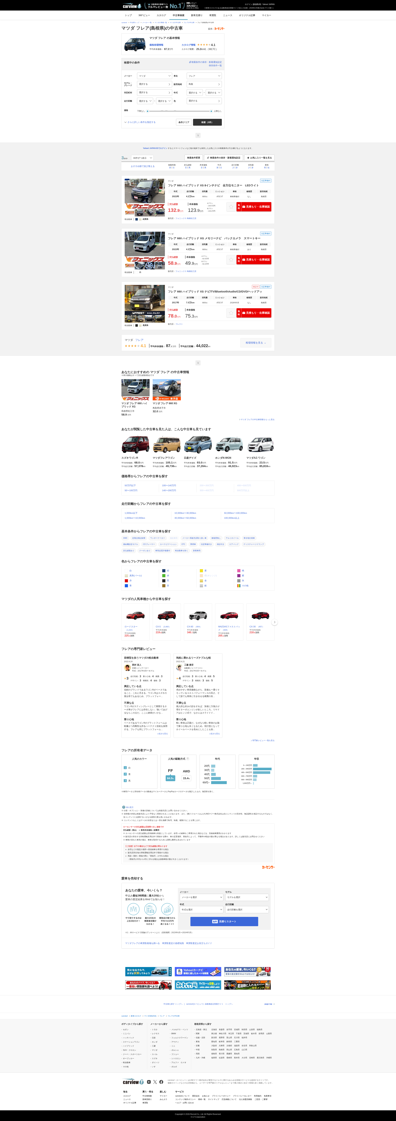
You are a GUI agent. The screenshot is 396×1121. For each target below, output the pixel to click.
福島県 (259, 1029)
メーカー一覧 (147, 22)
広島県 (237, 1050)
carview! (124, 22)
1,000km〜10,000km (135, 518)
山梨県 (269, 1033)
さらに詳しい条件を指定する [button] (141, 122)
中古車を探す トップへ (173, 1004)
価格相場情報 (156, 44)
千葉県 (238, 1033)
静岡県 (229, 1042)
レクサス (155, 1033)
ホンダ (154, 1042)
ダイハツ (155, 1062)
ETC (183, 544)
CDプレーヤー (149, 544)
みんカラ (163, 1099)
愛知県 (214, 1042)
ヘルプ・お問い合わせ (184, 1103)
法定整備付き (206, 544)
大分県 (244, 1058)
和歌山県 (253, 1046)
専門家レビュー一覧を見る (263, 740)
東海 (198, 1042)
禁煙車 (193, 544)
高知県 (237, 1054)
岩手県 (229, 1029)
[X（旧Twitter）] (155, 1081)
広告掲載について (229, 1099)
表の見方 (129, 807)
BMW (173, 1033)
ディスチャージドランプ (253, 544)
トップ (128, 15)
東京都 (214, 1033)
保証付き (220, 544)
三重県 (237, 1042)
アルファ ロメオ (178, 1062)
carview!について (182, 1096)
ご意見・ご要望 (260, 1099)
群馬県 (261, 1033)
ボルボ (174, 1067)
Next (274, 622)
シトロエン (176, 1058)
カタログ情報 (189, 44)
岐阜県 (221, 1042)
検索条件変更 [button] (193, 157)
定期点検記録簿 (138, 538)
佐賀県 (221, 1058)
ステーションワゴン (131, 1042)
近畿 (198, 1046)
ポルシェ (175, 1050)
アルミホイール (232, 538)
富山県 (229, 1038)
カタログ (161, 15)
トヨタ (154, 1029)
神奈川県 (222, 1033)
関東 (198, 1033)
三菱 (154, 1046)
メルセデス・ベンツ (179, 1029)
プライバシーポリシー (221, 1096)
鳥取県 (214, 1050)
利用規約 (257, 1096)
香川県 (221, 1054)
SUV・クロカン (129, 1050)
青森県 (221, 1029)
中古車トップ (134, 22)
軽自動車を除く (181, 551)
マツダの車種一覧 (161, 22)
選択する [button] (143, 84)
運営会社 (196, 1096)
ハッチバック (128, 1038)
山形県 (252, 1029)
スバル (154, 1054)
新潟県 (214, 1038)
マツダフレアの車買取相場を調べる (142, 943)
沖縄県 (269, 1058)
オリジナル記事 (247, 15)
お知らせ (205, 1096)
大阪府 (214, 1046)
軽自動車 (126, 1062)
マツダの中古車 (175, 22)
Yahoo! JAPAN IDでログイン (155, 148)
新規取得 (257, 4)
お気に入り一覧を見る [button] (261, 157)
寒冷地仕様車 (249, 538)
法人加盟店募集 (245, 1099)
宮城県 (237, 1029)
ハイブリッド (128, 1046)
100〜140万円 (169, 485)
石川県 (237, 1038)
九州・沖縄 (200, 1058)
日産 (154, 1038)
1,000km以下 (131, 513)
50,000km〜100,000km (235, 513)
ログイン (248, 4)
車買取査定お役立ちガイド (199, 943)
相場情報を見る (254, 342)
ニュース (227, 15)
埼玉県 (231, 1033)
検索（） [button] (207, 122)
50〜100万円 (131, 490)
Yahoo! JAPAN (268, 4)
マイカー (266, 15)
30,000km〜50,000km (185, 518)
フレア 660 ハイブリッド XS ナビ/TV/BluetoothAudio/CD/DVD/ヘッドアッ (215, 291)
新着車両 (196, 551)
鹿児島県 (260, 1058)
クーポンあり (144, 551)
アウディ (175, 1042)
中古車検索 (178, 15)
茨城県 (246, 1033)
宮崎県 (252, 1058)
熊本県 (237, 1058)
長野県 (221, 1038)
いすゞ (154, 1067)
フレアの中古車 (189, 22)
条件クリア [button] (184, 122)
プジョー (175, 1054)
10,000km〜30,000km (185, 513)
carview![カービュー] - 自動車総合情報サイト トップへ (209, 1004)
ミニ (173, 1046)
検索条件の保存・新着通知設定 (207, 62)
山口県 (244, 1050)
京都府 (229, 1046)
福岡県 (214, 1058)
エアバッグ (234, 544)
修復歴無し (216, 538)
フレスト (179, 324)
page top (268, 1004)
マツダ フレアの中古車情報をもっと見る (258, 419)
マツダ (129, 340)
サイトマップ (213, 1099)
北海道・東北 (201, 1029)
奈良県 (244, 1046)
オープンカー (128, 1058)
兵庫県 (221, 1046)
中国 (198, 1050)
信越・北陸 (200, 1038)
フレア (139, 340)
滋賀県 (237, 1046)
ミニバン (126, 1033)
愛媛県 (229, 1054)
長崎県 (229, 1058)
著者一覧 (202, 1099)
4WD (125, 538)
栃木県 (254, 1033)
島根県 (221, 1050)
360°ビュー (144, 15)
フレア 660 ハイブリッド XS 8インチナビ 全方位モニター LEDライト (213, 185)
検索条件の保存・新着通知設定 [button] (225, 157)
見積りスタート (227, 921)
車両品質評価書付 (162, 551)
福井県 (244, 1038)
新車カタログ (136, 1016)
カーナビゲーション (168, 544)
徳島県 (214, 1054)
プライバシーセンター (242, 1096)
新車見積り (197, 15)
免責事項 (267, 1096)
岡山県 (229, 1050)
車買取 (212, 15)
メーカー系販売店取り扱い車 (194, 538)
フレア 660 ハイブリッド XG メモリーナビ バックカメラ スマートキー (214, 238)
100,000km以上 (231, 518)
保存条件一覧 (215, 65)
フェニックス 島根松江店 (185, 218)
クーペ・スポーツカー (132, 1054)
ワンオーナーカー (157, 538)
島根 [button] (191, 84)
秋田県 (244, 1029)
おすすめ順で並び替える (143, 166)
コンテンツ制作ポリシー (185, 1099)
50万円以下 (130, 485)
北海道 (214, 1029)
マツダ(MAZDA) (150, 1016)
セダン (126, 1029)
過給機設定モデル (130, 544)
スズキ (154, 1058)
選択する (193, 101)
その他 (244, 585)
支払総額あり (128, 551)
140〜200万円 (169, 490)
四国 (198, 1054)
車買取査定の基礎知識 (173, 943)
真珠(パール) (135, 575)
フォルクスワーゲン (179, 1038)
